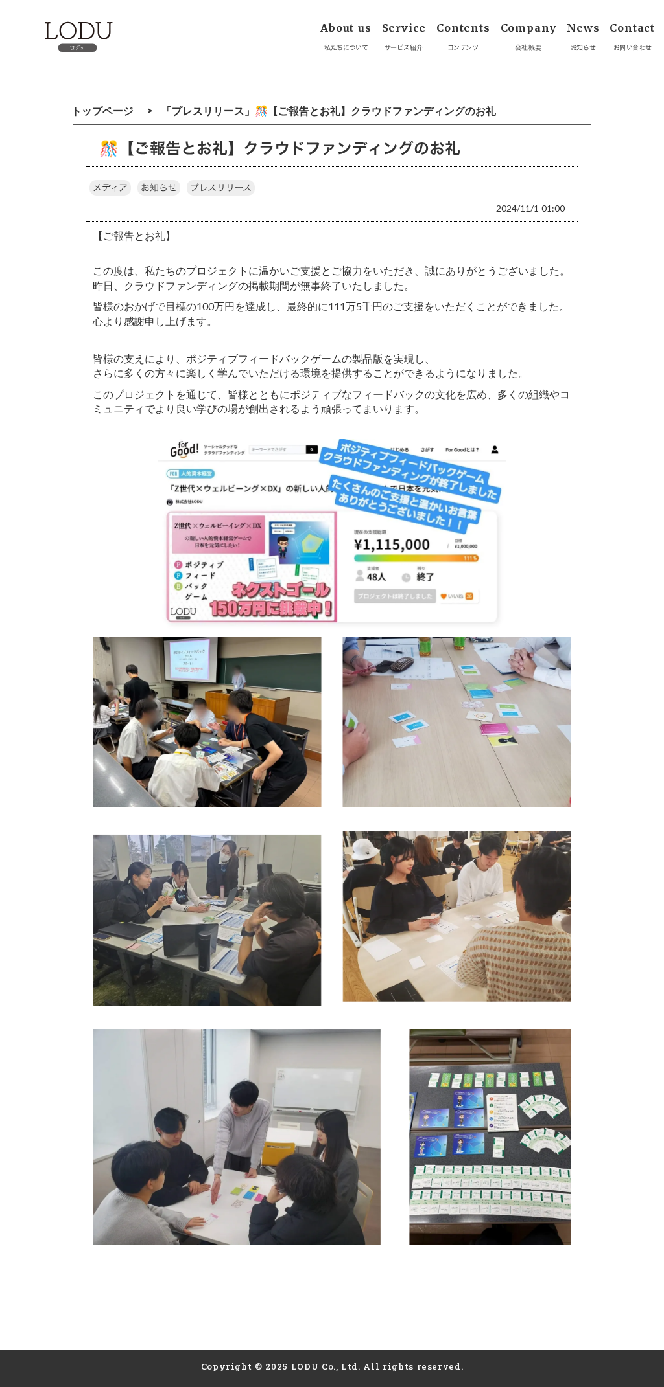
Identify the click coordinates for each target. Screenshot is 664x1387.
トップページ (102, 110)
